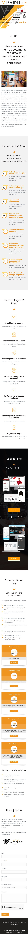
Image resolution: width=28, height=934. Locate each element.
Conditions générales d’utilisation (10, 922)
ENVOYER (5, 914)
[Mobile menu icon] (26, 2)
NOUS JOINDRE (5, 25)
